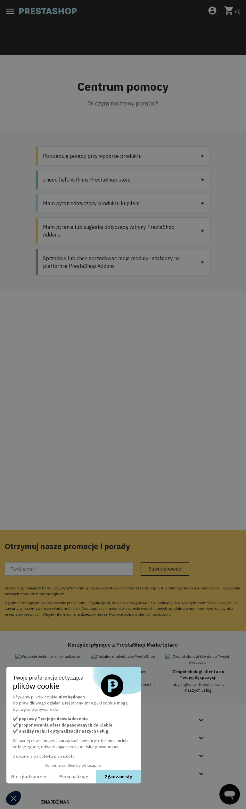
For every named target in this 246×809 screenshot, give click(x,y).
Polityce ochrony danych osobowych (141, 614)
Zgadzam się (118, 777)
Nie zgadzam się (28, 777)
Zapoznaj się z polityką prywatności (44, 756)
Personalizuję (73, 777)
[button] (13, 798)
